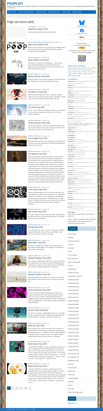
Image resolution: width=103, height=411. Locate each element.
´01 (72, 87)
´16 (68, 83)
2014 (69, 72)
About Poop (12, 12)
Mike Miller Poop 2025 (37, 243)
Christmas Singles (73, 241)
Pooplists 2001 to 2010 (74, 276)
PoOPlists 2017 (72, 332)
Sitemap (33, 409)
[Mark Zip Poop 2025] (17, 332)
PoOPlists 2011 (72, 311)
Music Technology (72, 262)
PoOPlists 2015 (72, 325)
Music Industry (71, 258)
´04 (77, 81)
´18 (71, 83)
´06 (81, 81)
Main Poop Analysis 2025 (38, 44)
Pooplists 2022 (72, 350)
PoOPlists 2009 (72, 304)
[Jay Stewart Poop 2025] (17, 161)
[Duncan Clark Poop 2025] (17, 317)
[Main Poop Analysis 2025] (17, 51)
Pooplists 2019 (72, 339)
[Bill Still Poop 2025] (17, 234)
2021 (88, 68)
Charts (69, 237)
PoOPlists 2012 (72, 315)
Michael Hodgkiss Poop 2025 (39, 258)
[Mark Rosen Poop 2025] (17, 351)
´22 (78, 83)
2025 (69, 68)
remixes (70, 374)
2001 (79, 75)
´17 (70, 83)
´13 (92, 81)
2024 (74, 68)
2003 (69, 75)
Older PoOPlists (54, 12)
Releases (70, 371)
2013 (74, 72)
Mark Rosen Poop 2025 (37, 344)
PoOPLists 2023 (72, 353)
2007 (75, 73)
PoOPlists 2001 (72, 272)
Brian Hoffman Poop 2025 (38, 60)
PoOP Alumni (66, 12)
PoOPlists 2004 (72, 286)
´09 (85, 81)
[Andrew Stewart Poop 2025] (17, 130)
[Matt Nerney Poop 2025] (17, 373)
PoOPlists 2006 (72, 293)
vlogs (69, 385)
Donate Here (77, 12)
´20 (74, 83)
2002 (74, 75)
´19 (73, 83)
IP (68, 251)
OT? (69, 265)
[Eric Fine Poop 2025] (17, 114)
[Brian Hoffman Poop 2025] (17, 67)
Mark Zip (25, 409)
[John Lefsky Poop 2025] (17, 196)
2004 (90, 73)
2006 (80, 73)
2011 (83, 72)
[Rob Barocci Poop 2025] (17, 99)
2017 (80, 70)
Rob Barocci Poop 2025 (37, 92)
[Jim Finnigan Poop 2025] (17, 145)
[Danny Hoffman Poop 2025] (17, 83)
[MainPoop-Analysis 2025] (17, 36)
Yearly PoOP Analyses (26, 12)
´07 (82, 81)
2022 (83, 68)
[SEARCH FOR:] (87, 15)
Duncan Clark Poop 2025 (38, 310)
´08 (84, 81)
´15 (95, 81)
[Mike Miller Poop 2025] (17, 249)
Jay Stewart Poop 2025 (37, 154)
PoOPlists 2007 (72, 297)
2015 (90, 70)
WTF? (69, 388)
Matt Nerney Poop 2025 (37, 366)
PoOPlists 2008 (72, 301)
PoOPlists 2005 (72, 290)
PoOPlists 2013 (72, 318)
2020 (93, 68)
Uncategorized (32, 26)
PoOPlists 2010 (72, 308)
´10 (87, 81)
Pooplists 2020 (72, 343)
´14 (93, 81)
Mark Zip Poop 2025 (36, 326)
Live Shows (71, 255)
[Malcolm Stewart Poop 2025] (17, 281)
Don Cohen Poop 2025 (37, 212)
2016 (85, 70)
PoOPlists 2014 (72, 322)
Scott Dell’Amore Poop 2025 (39, 290)
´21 (76, 83)
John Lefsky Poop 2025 (37, 189)
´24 (81, 83)
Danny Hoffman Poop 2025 (39, 76)
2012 (79, 72)
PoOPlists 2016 (72, 329)
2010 (88, 72)
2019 (70, 70)
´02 (74, 81)
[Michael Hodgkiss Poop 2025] (17, 265)
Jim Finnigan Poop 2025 (37, 138)
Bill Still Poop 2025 (35, 227)
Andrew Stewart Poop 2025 (39, 123)
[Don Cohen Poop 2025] (17, 219)
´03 (76, 81)
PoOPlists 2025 (41, 12)
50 (25, 388)
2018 (75, 70)
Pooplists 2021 (72, 346)
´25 (82, 83)
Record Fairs (71, 367)
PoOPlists (30, 42)
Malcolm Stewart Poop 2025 (39, 274)
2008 (70, 73)
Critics (69, 248)
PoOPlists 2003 (72, 283)
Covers (70, 244)
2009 (93, 72)
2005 (85, 73)
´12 (90, 81)
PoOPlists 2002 (72, 279)
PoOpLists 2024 (72, 357)
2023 (79, 68)
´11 (89, 81)
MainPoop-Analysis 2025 (38, 29)
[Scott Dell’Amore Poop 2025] (17, 297)
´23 (79, 83)
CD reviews (71, 234)
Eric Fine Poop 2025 (36, 107)
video (69, 381)
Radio (69, 364)
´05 (79, 81)
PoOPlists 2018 (72, 336)
